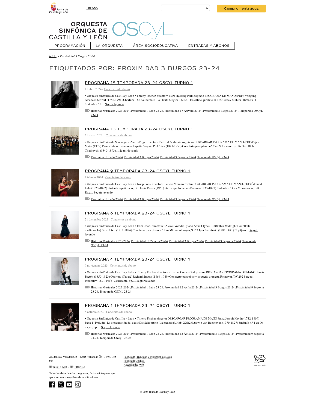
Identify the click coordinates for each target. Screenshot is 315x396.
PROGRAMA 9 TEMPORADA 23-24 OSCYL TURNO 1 (137, 170)
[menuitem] (69, 45)
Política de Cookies (134, 360)
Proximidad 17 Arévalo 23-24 (183, 111)
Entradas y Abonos (208, 45)
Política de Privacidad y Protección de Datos (148, 356)
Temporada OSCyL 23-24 (213, 157)
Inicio (52, 56)
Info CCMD (60, 367)
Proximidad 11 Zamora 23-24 (149, 241)
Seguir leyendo (114, 104)
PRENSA (92, 8)
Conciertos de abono (117, 89)
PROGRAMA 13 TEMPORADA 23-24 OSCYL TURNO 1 (139, 128)
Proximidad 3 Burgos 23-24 (220, 111)
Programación (69, 45)
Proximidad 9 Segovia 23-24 (178, 157)
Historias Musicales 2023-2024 (110, 111)
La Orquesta (109, 45)
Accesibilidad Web (134, 364)
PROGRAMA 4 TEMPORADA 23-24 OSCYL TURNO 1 (137, 259)
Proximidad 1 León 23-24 (147, 111)
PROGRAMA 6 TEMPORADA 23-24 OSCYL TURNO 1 (137, 213)
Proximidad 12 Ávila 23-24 (182, 287)
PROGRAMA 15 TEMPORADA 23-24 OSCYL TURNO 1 (139, 82)
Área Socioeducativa (155, 45)
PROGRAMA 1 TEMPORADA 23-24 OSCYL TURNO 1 (137, 305)
